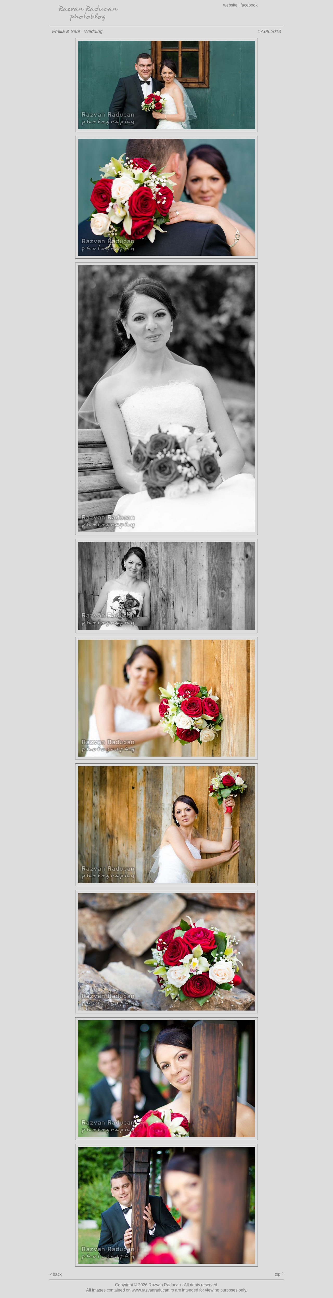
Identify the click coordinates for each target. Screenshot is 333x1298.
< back (55, 1274)
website (230, 5)
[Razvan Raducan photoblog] (88, 24)
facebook (249, 5)
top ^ (279, 1274)
